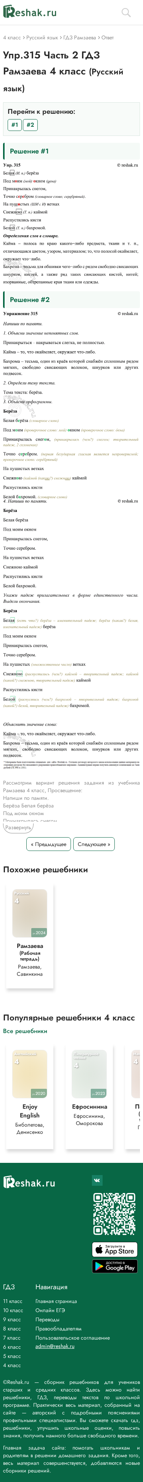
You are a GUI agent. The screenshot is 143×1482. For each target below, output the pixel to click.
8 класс (12, 1328)
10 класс (13, 1310)
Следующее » (94, 844)
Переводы (47, 1319)
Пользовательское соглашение (72, 1338)
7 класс (12, 1338)
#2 (30, 125)
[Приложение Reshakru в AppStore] (115, 1255)
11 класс (12, 1301)
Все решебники (25, 1031)
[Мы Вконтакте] (97, 1180)
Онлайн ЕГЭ (50, 1310)
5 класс (12, 1356)
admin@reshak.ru (54, 1346)
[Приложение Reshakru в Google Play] (115, 1271)
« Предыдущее (48, 844)
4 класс (12, 1365)
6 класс (12, 1347)
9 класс (12, 1319)
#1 (14, 125)
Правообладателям (58, 1328)
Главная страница (56, 1301)
